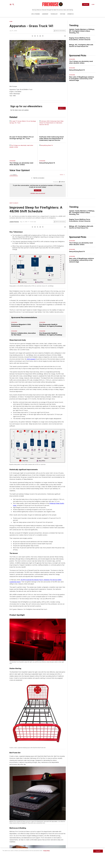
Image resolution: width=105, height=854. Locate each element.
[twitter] (37, 36)
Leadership (45, 13)
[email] (42, 36)
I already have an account (37, 193)
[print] (65, 36)
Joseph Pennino (14, 221)
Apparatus (70, 13)
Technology (54, 13)
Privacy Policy (46, 850)
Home (11, 21)
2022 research (31, 359)
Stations (62, 13)
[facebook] (32, 36)
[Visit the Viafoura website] (62, 181)
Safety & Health (14, 203)
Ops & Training (35, 13)
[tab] (14, 175)
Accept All (98, 851)
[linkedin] (35, 36)
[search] (13, 4)
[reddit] (40, 36)
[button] (11, 4)
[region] (38, 178)
